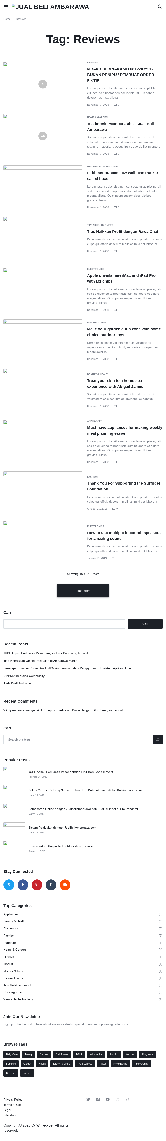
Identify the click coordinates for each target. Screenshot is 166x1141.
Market (8, 964)
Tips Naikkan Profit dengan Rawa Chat (122, 231)
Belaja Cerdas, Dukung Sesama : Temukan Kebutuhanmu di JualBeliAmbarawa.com (86, 790)
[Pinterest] (37, 884)
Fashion (92, 62)
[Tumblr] (51, 884)
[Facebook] (23, 884)
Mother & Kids (96, 322)
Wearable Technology (102, 166)
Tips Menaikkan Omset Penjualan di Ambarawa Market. (41, 660)
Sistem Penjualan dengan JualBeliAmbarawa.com (62, 827)
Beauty (28, 1054)
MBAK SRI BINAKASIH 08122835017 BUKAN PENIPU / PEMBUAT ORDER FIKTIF (120, 75)
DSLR (79, 1054)
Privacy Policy (12, 1099)
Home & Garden (97, 117)
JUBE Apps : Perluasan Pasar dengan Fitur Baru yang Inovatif (45, 653)
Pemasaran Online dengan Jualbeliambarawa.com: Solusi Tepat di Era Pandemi (83, 809)
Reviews (10, 1073)
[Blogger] (65, 884)
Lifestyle (9, 956)
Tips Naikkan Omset (100, 225)
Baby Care (12, 1054)
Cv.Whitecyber (42, 1125)
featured (130, 1054)
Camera (44, 1054)
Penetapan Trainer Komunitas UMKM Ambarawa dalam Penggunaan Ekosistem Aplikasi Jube (67, 668)
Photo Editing (120, 1063)
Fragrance (147, 1054)
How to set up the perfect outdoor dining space (61, 846)
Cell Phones (62, 1054)
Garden (27, 1063)
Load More (83, 590)
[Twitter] (8, 884)
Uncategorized (13, 992)
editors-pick (96, 1054)
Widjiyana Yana (13, 710)
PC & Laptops (85, 1063)
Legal (7, 1110)
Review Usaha (13, 978)
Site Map (9, 1115)
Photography (141, 1063)
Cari (7, 612)
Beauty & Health (98, 374)
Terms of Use (12, 1104)
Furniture (9, 942)
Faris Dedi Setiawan (17, 683)
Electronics (95, 269)
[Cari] (158, 739)
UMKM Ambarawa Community (24, 676)
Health (42, 1063)
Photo (103, 1063)
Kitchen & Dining (61, 1063)
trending (27, 1073)
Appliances (94, 421)
